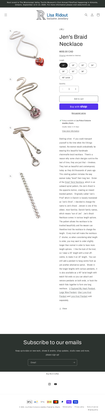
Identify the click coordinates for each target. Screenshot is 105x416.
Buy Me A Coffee (52, 374)
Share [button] (64, 308)
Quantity (62, 83)
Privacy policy (79, 407)
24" (92, 65)
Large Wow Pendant (68, 292)
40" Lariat (66, 77)
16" (63, 65)
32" (73, 71)
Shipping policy (93, 410)
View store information (70, 131)
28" (63, 71)
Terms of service (92, 407)
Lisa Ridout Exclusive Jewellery (35, 407)
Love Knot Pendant (79, 296)
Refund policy (67, 407)
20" (82, 65)
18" (73, 65)
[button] (6, 15)
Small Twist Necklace (74, 182)
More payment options (79, 113)
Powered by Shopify (53, 407)
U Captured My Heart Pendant (82, 288)
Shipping (62, 55)
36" (82, 71)
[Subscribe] (74, 362)
